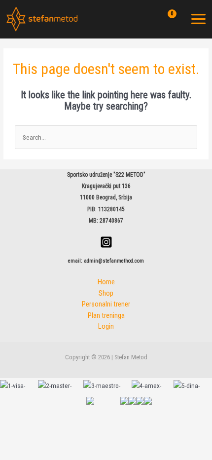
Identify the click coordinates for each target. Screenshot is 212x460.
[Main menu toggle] (198, 19)
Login (106, 326)
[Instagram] (106, 242)
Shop (106, 293)
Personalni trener (106, 304)
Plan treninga (106, 315)
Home (106, 281)
